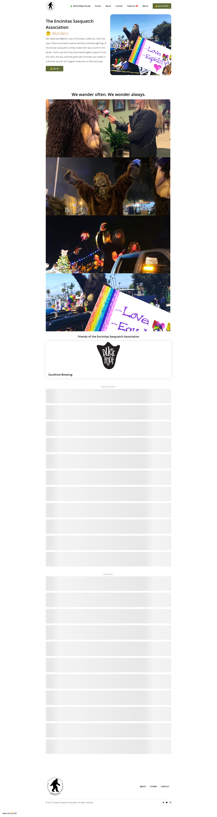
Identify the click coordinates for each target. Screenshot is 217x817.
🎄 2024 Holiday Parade (80, 6)
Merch (145, 6)
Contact (119, 6)
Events (98, 6)
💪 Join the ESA (162, 6)
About (108, 6)
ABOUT (143, 786)
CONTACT (165, 786)
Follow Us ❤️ (132, 6)
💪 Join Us (54, 68)
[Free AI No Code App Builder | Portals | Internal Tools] (10, 813)
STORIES (153, 786)
